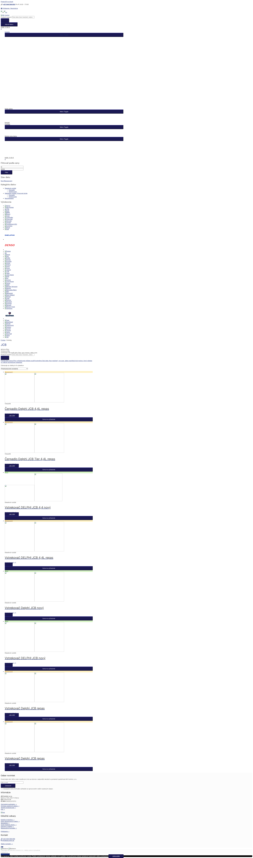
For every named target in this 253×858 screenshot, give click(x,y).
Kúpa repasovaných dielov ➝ (10, 821)
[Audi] (7, 211)
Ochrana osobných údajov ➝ (10, 806)
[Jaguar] (8, 270)
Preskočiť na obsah (7, 1)
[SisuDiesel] (9, 322)
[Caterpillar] (9, 217)
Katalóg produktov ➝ (7, 820)
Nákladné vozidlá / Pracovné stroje (16, 193)
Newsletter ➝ (5, 823)
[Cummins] (8, 226)
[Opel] (7, 298)
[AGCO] (7, 206)
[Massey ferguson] (11, 286)
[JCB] (7, 271)
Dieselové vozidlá (10, 188)
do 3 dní (12, 415)
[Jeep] (7, 273)
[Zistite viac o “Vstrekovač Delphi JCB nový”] (9, 614)
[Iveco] (7, 268)
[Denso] (10, 249)
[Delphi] (10, 239)
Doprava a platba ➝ (7, 826)
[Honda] (8, 259)
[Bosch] (7, 214)
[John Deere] (9, 275)
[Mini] (7, 291)
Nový (2, 181)
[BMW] (7, 212)
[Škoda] (7, 323)
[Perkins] (8, 300)
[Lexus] (7, 283)
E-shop (3, 340)
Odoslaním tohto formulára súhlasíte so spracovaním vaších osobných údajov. (28, 789)
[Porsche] (8, 303)
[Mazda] (8, 288)
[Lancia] (8, 280)
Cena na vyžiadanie (48, 419)
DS (6, 253)
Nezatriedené (9, 198)
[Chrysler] (8, 221)
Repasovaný (8, 181)
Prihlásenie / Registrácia (10, 8)
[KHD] (7, 276)
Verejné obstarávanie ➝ (8, 807)
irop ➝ (3, 809)
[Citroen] (8, 222)
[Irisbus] (8, 265)
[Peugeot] (8, 302)
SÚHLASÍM (116, 856)
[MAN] (7, 285)
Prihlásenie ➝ (5, 831)
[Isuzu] (7, 266)
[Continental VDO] (11, 224)
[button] (64, 35)
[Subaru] (8, 327)
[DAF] (7, 229)
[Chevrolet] (9, 219)
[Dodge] (8, 251)
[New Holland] (10, 295)
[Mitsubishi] (9, 293)
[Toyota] (8, 330)
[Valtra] (7, 332)
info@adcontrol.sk (8, 840)
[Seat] (7, 320)
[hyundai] (8, 261)
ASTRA (7, 209)
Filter (6, 172)
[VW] (6, 337)
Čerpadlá (12, 190)
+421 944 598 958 (8, 839)
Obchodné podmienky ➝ (9, 804)
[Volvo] (7, 335)
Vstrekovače (13, 191)
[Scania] (10, 318)
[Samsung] (8, 308)
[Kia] (6, 278)
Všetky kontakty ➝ (7, 844)
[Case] (7, 216)
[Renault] (8, 305)
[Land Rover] (9, 281)
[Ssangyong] (9, 325)
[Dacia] (7, 227)
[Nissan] (8, 296)
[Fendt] (7, 254)
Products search (6, 17)
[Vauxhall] (8, 334)
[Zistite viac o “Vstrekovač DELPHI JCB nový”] (9, 665)
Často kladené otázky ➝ (9, 825)
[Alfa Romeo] (9, 207)
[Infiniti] (7, 263)
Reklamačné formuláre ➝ (9, 828)
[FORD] (7, 258)
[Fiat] (7, 256)
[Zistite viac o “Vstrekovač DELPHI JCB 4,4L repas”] (9, 564)
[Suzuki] (8, 328)
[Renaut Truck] (10, 307)
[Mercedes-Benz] (11, 290)
